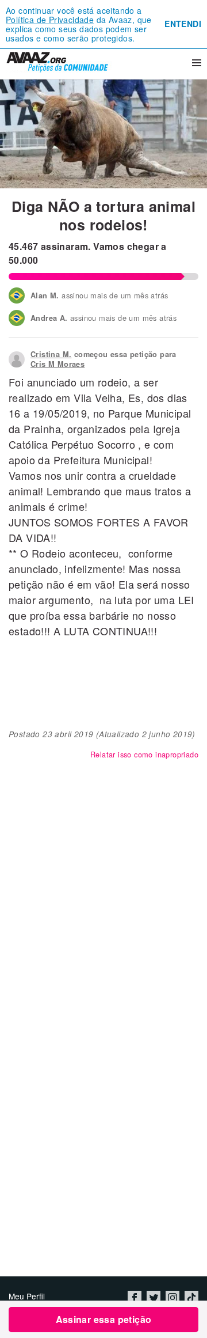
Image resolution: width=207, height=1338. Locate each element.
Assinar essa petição (104, 1319)
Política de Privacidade (50, 19)
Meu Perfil (27, 1296)
